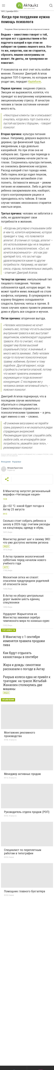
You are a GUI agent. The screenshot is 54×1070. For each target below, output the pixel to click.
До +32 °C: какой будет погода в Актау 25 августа (23, 507)
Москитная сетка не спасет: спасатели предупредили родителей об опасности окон (26, 581)
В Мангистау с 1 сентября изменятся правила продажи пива (24, 641)
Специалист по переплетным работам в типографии (22, 851)
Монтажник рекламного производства (19, 734)
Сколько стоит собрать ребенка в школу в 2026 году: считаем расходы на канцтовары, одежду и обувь (26, 524)
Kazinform (34, 81)
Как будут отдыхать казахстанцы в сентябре (20, 655)
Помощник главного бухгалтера (24, 891)
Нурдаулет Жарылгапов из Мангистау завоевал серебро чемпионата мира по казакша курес (26, 617)
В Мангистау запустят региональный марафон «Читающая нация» (26, 492)
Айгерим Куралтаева (15, 468)
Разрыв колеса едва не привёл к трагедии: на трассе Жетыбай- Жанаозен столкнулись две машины (26, 683)
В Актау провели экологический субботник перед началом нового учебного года (24, 560)
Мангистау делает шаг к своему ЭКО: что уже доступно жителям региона (26, 540)
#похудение (6, 462)
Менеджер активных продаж (22, 774)
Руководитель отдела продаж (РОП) (26, 812)
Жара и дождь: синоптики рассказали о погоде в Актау (24, 667)
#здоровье (16, 462)
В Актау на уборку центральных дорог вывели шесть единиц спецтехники (23, 599)
